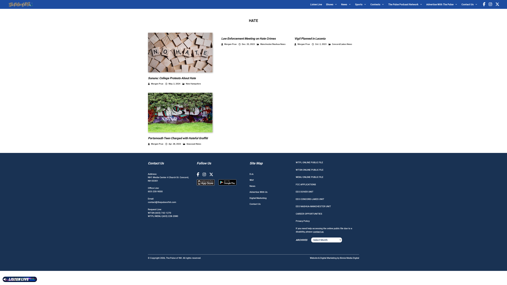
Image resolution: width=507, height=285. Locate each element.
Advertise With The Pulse (440, 4)
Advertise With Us (258, 192)
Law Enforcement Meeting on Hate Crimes (248, 38)
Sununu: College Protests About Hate (172, 78)
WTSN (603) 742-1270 (159, 213)
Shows (329, 4)
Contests (375, 4)
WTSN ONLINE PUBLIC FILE (309, 169)
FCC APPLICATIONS (306, 184)
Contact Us (467, 4)
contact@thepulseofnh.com (162, 202)
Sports (358, 4)
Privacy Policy (303, 221)
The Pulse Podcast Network (403, 4)
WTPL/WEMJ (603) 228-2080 (163, 216)
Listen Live (316, 4)
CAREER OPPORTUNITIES (309, 213)
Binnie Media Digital (349, 258)
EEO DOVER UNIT (304, 191)
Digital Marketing (258, 198)
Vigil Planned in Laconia (309, 38)
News (344, 4)
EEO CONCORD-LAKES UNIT (310, 199)
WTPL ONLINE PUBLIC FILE (309, 162)
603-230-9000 (155, 191)
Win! (252, 180)
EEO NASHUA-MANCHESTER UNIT (313, 206)
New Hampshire (193, 84)
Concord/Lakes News (342, 44)
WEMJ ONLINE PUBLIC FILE (309, 177)
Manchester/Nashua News (272, 44)
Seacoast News (194, 144)
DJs (251, 174)
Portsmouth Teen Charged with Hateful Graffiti (178, 138)
